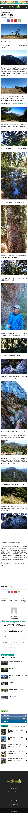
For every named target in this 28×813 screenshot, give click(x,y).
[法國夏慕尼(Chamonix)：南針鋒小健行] (4, 677)
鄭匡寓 (11, 731)
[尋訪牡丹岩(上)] (4, 683)
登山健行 (11, 586)
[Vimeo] (17, 804)
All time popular (24, 726)
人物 (8, 731)
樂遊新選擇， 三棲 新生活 (7, 600)
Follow (24, 718)
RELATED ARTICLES (7, 655)
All (12, 726)
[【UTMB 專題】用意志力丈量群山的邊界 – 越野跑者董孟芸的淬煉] (3, 739)
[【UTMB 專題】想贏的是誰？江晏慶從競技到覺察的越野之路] (3, 746)
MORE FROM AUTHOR (8, 657)
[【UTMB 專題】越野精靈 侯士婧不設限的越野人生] (3, 761)
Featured (17, 726)
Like (25, 715)
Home (2, 10)
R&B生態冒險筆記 (6, 12)
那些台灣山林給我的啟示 (15, 661)
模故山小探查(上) (13, 668)
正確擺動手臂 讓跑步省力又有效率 (20, 601)
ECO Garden (18, 647)
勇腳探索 (6, 586)
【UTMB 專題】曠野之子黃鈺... (16, 730)
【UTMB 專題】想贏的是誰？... (16, 744)
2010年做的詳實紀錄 (21, 103)
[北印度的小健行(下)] (4, 697)
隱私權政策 (14, 794)
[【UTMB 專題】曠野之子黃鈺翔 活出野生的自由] (3, 732)
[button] (26, 7)
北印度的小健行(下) (14, 696)
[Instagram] (14, 804)
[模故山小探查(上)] (4, 670)
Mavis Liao (12, 739)
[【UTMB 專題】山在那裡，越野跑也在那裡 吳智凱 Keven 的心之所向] (3, 754)
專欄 (2, 12)
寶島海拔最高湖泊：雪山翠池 (16, 689)
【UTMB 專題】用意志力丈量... (16, 737)
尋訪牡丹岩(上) (13, 682)
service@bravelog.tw (16, 791)
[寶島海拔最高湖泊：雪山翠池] (4, 690)
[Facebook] (10, 804)
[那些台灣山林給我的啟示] (4, 663)
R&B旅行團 (4, 17)
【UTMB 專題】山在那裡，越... (16, 751)
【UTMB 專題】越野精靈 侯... (15, 759)
